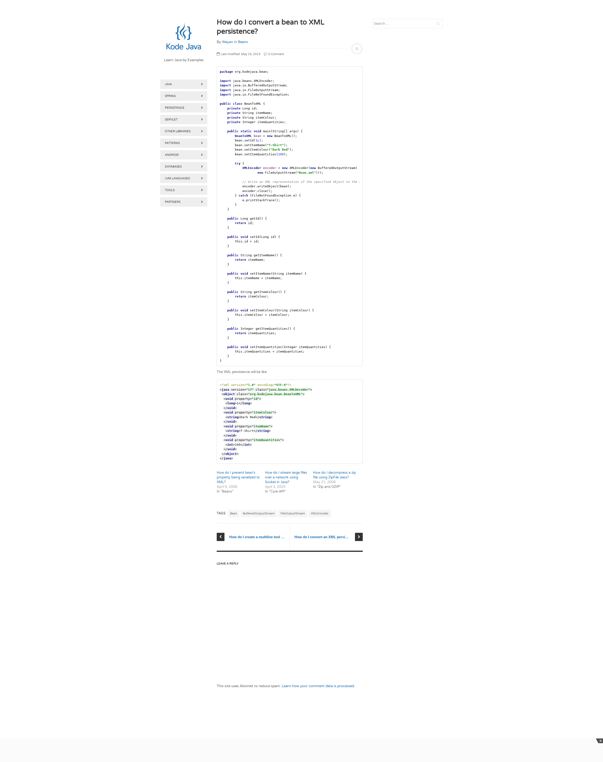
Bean (233, 513)
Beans (243, 42)
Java (168, 84)
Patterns (172, 143)
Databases (173, 166)
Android (172, 154)
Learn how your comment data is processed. (318, 686)
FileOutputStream (293, 513)
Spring (170, 96)
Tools (170, 190)
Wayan (227, 42)
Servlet (171, 119)
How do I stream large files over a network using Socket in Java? (286, 477)
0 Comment (276, 54)
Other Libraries (178, 131)
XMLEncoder (320, 513)
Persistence (174, 107)
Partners (172, 202)
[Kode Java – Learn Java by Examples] (183, 36)
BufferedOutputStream (259, 513)
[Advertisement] (183, 451)
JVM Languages (177, 178)
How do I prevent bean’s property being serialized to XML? (238, 477)
